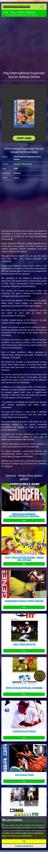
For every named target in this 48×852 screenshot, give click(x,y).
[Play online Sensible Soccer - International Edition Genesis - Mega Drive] (24, 497)
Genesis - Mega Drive (26, 12)
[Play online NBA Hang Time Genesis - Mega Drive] (24, 758)
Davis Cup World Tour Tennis (24, 601)
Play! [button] (24, 520)
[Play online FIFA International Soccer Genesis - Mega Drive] (24, 671)
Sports (16, 177)
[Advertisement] (24, 43)
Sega (13, 12)
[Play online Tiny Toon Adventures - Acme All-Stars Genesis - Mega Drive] (24, 541)
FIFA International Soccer (24, 688)
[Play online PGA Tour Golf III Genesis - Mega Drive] (24, 628)
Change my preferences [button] (24, 846)
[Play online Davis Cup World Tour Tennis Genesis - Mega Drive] (24, 584)
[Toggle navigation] (42, 6)
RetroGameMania (16, 6)
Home (5, 12)
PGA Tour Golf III (24, 644)
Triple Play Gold (24, 731)
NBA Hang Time (24, 775)
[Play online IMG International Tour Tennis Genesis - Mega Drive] (24, 801)
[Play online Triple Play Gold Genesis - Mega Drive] (24, 714)
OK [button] (24, 841)
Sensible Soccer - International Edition (24, 515)
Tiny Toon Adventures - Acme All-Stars (24, 558)
